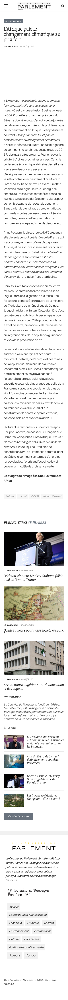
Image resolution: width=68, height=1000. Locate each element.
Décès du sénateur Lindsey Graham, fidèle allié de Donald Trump (33, 578)
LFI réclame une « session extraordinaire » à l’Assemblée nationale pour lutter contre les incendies (45, 741)
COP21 (35, 496)
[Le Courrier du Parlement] (34, 6)
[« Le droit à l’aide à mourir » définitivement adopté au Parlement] (14, 761)
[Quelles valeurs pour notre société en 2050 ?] (34, 603)
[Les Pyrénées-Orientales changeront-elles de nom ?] (14, 800)
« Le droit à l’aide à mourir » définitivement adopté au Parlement (44, 760)
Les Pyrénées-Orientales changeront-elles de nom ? (43, 797)
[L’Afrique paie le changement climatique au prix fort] (34, 72)
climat (23, 496)
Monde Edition (11, 46)
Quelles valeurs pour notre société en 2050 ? (34, 632)
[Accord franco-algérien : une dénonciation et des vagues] (34, 658)
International (13, 21)
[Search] (62, 6)
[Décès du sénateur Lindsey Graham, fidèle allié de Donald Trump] (34, 549)
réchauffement (52, 496)
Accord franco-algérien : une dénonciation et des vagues (34, 687)
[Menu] (6, 6)
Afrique (9, 496)
